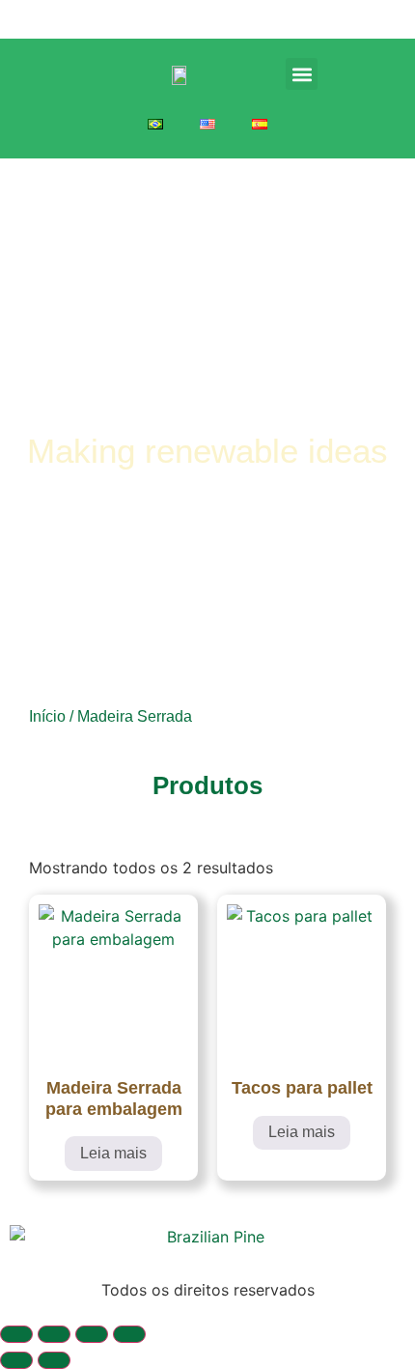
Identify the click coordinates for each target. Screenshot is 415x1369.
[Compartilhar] (91, 1334)
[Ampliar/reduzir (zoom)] (16, 1334)
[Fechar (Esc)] (129, 1334)
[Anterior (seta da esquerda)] (16, 1360)
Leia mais (113, 1153)
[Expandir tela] (54, 1334)
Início (47, 716)
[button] (302, 74)
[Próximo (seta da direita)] (54, 1360)
